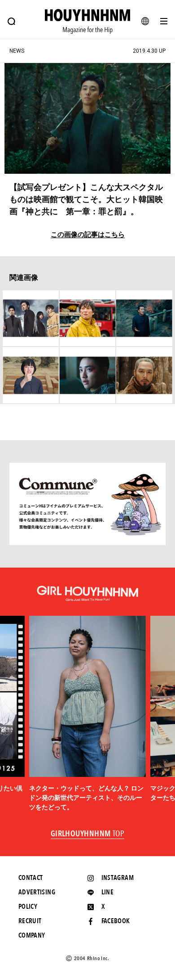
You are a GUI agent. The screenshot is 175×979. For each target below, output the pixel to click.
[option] (87, 714)
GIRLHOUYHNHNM (88, 834)
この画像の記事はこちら (88, 234)
